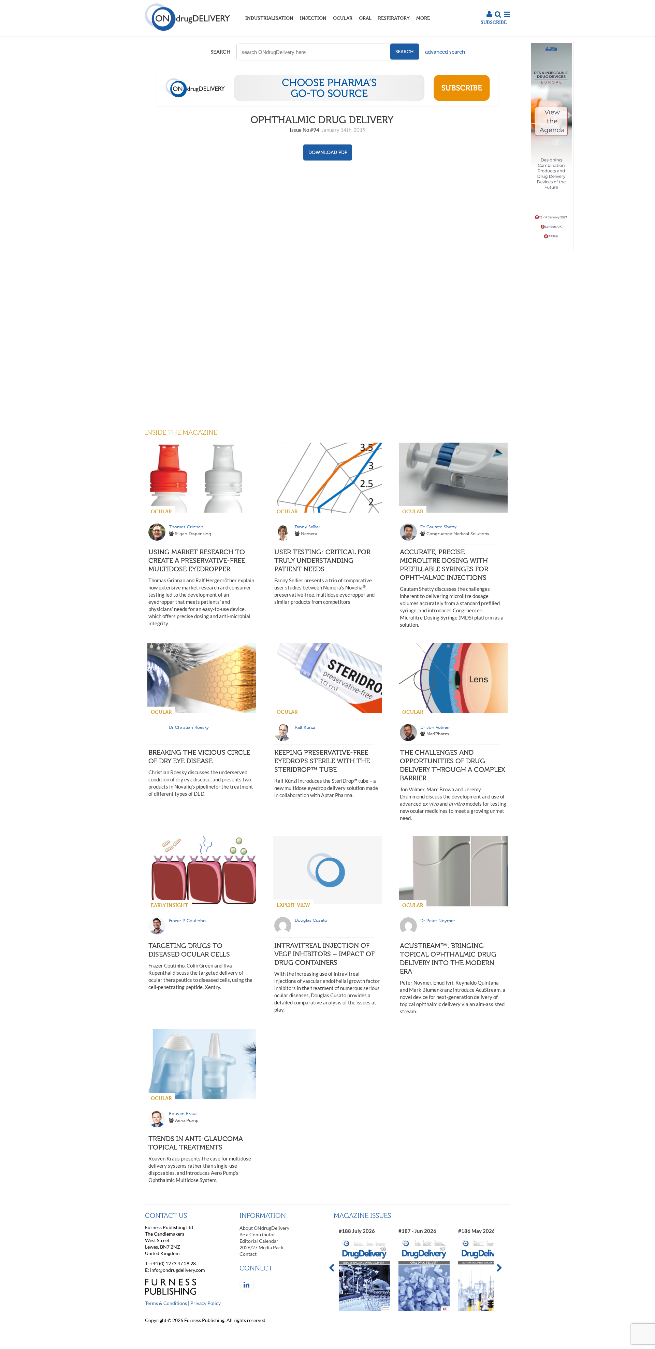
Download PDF (327, 152)
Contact (248, 1254)
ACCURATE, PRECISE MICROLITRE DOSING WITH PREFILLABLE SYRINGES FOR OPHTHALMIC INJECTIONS (444, 565)
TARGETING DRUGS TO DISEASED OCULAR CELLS (189, 950)
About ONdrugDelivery (264, 1228)
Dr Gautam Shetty (438, 526)
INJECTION (313, 18)
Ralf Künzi (305, 727)
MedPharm (437, 733)
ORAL (365, 18)
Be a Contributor (257, 1234)
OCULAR (342, 18)
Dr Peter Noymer (437, 920)
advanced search (445, 52)
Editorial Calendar (258, 1241)
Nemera (309, 533)
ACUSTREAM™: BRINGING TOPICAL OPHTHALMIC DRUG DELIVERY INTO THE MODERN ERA (448, 958)
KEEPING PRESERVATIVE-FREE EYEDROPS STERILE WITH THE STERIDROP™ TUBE (322, 761)
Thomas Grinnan (186, 526)
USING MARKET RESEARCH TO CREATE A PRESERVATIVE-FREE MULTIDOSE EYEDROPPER (196, 560)
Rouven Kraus (183, 1113)
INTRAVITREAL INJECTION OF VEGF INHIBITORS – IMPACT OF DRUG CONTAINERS (324, 953)
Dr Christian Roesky (189, 727)
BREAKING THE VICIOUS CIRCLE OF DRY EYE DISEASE (199, 756)
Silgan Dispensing (193, 533)
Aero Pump (187, 1120)
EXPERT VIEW (293, 905)
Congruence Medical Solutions (457, 533)
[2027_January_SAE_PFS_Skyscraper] (551, 248)
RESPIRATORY (394, 18)
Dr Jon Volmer (435, 727)
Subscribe (494, 22)
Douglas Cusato (311, 920)
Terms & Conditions (166, 1303)
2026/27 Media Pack (261, 1247)
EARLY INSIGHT (169, 905)
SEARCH (220, 52)
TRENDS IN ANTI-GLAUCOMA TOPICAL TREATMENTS (195, 1143)
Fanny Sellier (307, 526)
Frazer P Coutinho (187, 920)
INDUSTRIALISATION (269, 18)
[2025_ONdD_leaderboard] (327, 105)
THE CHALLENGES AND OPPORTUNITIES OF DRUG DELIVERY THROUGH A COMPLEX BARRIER (452, 765)
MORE (423, 18)
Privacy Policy (205, 1303)
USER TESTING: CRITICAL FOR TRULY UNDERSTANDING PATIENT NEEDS (322, 560)
